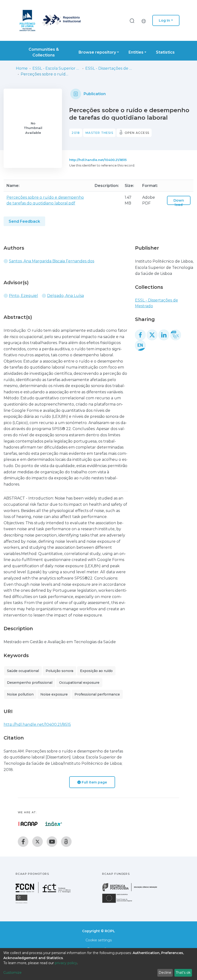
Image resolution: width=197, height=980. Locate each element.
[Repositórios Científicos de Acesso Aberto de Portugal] (28, 824)
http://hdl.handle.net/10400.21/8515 (98, 160)
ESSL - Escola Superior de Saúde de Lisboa (56, 68)
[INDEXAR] (53, 824)
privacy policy (66, 963)
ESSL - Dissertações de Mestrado (109, 68)
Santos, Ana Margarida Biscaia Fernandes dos (51, 261)
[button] (144, 20)
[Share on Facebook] (140, 335)
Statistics (165, 52)
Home (22, 68)
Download (178, 202)
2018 (76, 133)
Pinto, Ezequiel (23, 295)
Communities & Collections (44, 52)
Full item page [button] (94, 782)
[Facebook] (23, 841)
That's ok (183, 972)
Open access (137, 133)
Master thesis (99, 133)
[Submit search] (131, 21)
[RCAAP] (66, 841)
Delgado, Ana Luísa (65, 295)
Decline (165, 972)
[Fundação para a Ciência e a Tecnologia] (44, 891)
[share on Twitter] (152, 335)
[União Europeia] (120, 902)
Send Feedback (24, 221)
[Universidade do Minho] (22, 903)
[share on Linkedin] (164, 335)
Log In (164, 20)
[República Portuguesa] (132, 890)
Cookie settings (99, 940)
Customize (12, 972)
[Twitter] (37, 841)
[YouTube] (52, 841)
